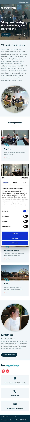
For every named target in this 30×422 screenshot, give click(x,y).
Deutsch (20, 2)
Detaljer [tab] (15, 182)
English (26, 2)
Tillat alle (15, 233)
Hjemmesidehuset (11, 416)
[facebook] (3, 371)
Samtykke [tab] (5, 182)
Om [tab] (25, 182)
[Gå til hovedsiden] (8, 8)
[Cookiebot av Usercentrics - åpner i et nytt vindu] (21, 178)
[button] (24, 7)
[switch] (25, 216)
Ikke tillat (15, 243)
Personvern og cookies (6, 419)
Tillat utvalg (15, 238)
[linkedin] (7, 371)
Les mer (8, 158)
